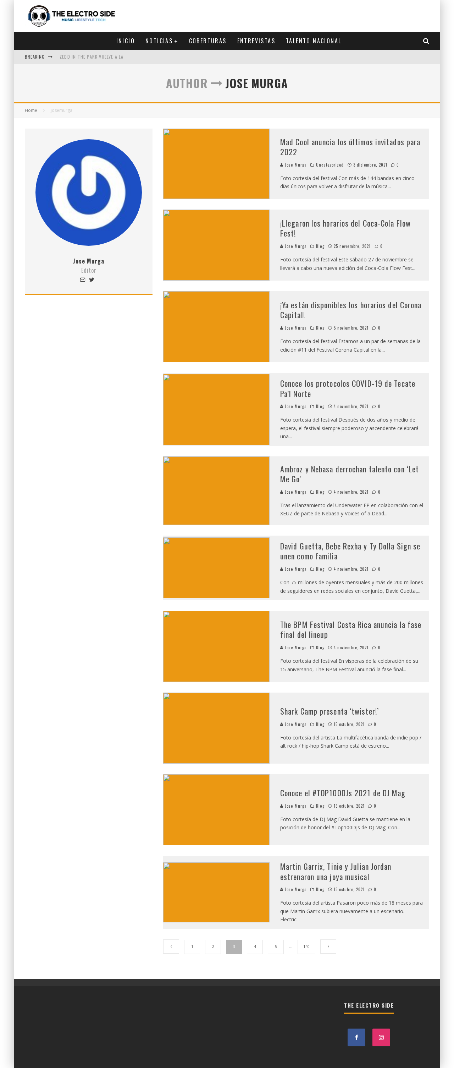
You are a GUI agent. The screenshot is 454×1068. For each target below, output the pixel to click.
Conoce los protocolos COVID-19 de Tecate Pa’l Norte (347, 388)
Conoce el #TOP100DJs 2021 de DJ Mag (343, 792)
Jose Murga (295, 165)
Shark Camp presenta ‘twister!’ (329, 711)
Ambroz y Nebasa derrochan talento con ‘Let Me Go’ (349, 474)
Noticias (159, 41)
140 (306, 946)
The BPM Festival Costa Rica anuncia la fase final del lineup (350, 629)
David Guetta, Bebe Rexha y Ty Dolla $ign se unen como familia (350, 551)
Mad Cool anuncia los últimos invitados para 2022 (350, 147)
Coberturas (208, 41)
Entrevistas (256, 41)
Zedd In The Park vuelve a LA (92, 57)
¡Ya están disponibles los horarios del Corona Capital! (351, 310)
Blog (320, 246)
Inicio (125, 41)
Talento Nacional (313, 41)
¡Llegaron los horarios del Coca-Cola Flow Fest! (345, 228)
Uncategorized (330, 164)
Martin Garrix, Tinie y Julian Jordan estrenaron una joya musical (336, 871)
